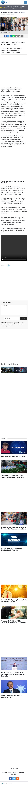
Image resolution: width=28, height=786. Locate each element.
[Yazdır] (19, 36)
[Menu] (25, 2)
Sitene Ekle (13, 774)
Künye (9, 772)
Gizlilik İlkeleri (21, 772)
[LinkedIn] (11, 36)
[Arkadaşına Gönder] (16, 36)
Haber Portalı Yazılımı (8, 783)
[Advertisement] (14, 71)
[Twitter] (8, 36)
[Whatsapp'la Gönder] (13, 36)
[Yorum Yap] (22, 36)
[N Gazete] (6, 2)
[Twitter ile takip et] (14, 778)
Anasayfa (4, 772)
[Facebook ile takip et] (10, 778)
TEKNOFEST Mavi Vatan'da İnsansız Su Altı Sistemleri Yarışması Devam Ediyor (16, 7)
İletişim (14, 772)
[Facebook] (5, 36)
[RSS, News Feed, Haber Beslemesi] (17, 778)
